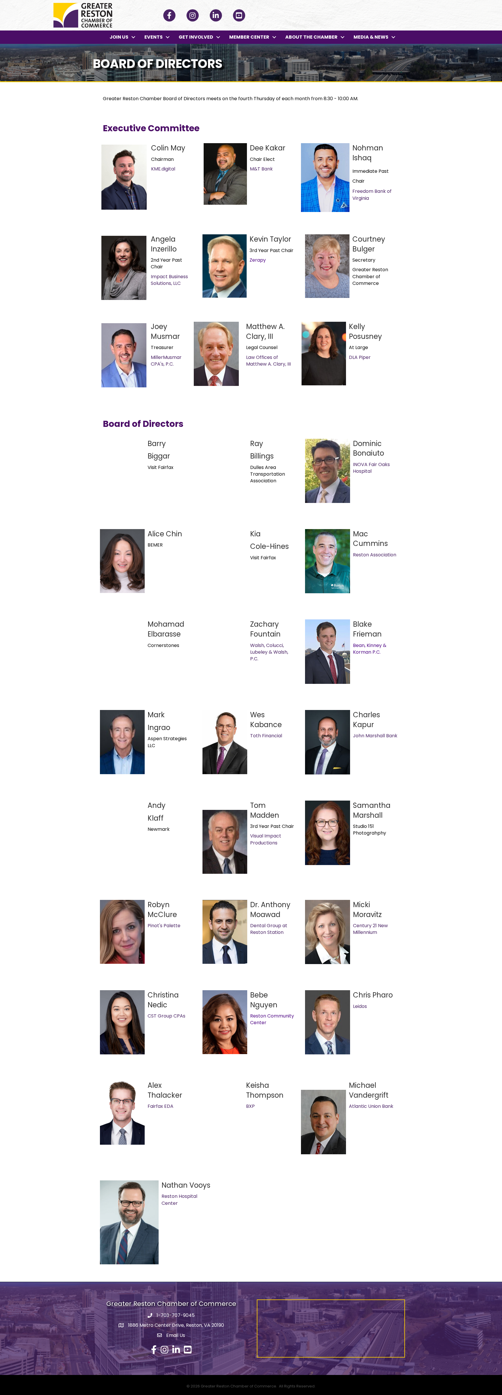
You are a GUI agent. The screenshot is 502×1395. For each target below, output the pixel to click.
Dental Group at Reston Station (268, 929)
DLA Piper (360, 357)
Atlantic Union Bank (371, 1106)
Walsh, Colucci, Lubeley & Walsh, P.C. (269, 652)
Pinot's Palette (164, 925)
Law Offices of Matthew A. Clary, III (268, 360)
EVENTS (153, 37)
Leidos (360, 1006)
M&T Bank (261, 169)
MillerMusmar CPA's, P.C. (166, 360)
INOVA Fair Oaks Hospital (371, 467)
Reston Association (374, 554)
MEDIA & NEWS (371, 37)
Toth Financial (266, 735)
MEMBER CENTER (249, 37)
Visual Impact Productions (265, 839)
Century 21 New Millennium (370, 929)
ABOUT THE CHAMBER (311, 37)
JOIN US (119, 37)
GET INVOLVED (196, 37)
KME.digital (163, 169)
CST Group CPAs (166, 1016)
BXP (250, 1106)
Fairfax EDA (160, 1106)
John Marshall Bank (375, 735)
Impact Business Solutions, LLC (169, 280)
